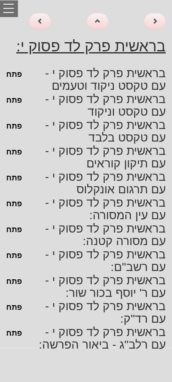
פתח (14, 74)
